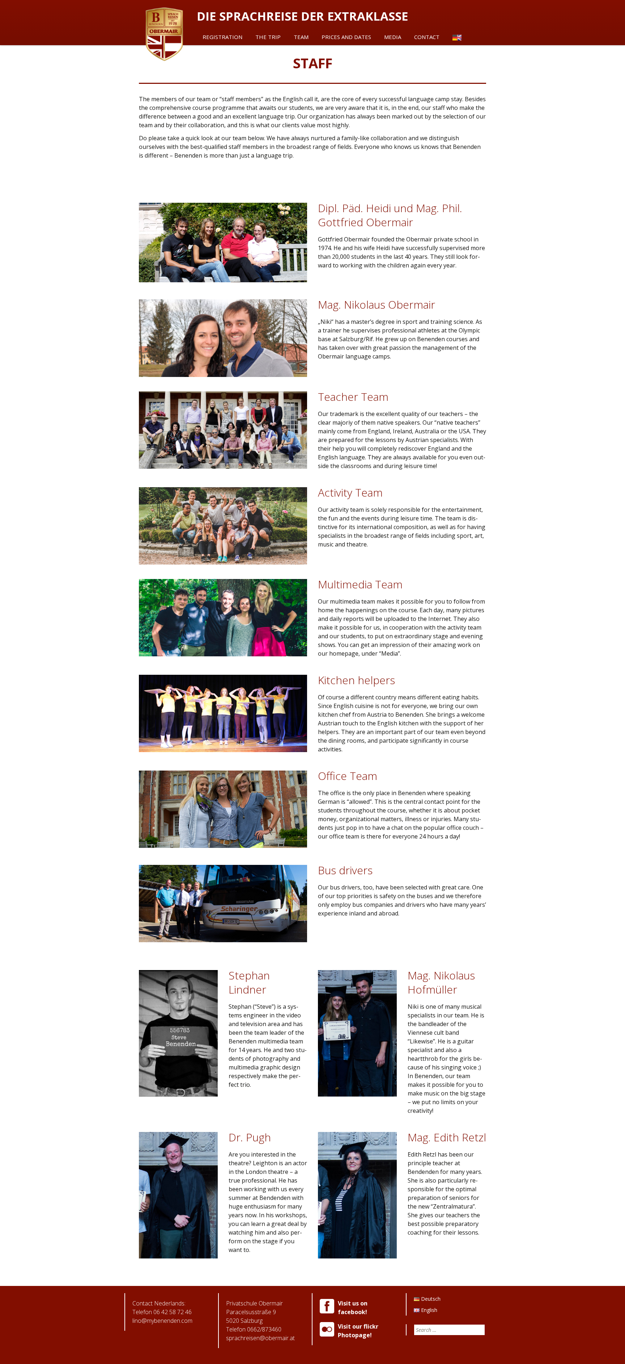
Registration (222, 36)
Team (301, 36)
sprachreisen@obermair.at (260, 1338)
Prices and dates (346, 36)
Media (392, 36)
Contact (426, 36)
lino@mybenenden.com (162, 1321)
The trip (268, 36)
